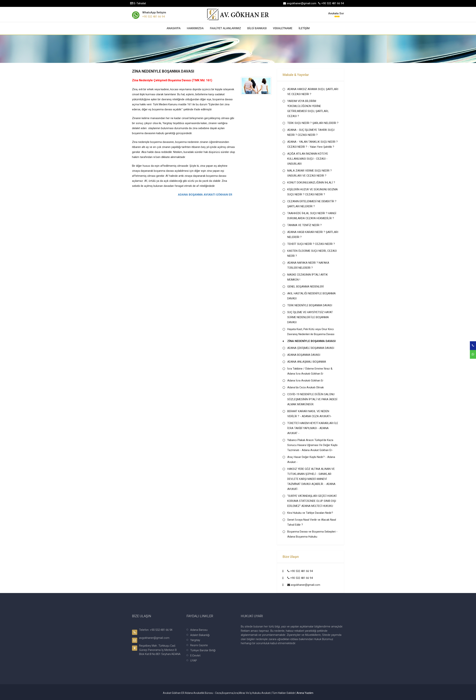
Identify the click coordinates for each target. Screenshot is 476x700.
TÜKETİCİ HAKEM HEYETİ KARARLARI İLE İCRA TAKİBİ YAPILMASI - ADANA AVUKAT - (312, 428)
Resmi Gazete (199, 645)
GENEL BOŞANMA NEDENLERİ (305, 286)
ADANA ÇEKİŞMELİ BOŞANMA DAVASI (310, 348)
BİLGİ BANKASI (257, 28)
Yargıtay (195, 640)
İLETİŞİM (304, 28)
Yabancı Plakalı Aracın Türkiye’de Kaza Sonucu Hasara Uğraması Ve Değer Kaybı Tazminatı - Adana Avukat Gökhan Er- (312, 445)
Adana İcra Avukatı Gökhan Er (305, 380)
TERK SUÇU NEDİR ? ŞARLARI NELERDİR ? (312, 123)
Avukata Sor (336, 13)
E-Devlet (195, 655)
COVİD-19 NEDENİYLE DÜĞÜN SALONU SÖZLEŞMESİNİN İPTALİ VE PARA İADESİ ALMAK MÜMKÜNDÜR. (312, 399)
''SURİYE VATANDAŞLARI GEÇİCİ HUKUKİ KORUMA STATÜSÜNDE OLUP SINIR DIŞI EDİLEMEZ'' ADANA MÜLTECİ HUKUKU (312, 501)
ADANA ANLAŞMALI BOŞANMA (306, 361)
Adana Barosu (199, 630)
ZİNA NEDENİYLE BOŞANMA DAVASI (311, 341)
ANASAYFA (174, 28)
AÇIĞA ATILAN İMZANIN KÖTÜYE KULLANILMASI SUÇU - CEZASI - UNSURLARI (307, 158)
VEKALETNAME (282, 28)
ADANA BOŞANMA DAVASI (303, 355)
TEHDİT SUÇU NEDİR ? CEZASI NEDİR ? (311, 244)
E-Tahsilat (139, 3)
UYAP (193, 660)
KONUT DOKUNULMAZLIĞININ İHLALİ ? (311, 182)
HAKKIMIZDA (195, 28)
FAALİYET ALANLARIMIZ (225, 28)
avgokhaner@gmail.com (305, 584)
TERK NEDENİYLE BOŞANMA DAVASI (309, 305)
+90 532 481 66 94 (153, 16)
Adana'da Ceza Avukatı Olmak (305, 387)
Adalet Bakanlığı (200, 635)
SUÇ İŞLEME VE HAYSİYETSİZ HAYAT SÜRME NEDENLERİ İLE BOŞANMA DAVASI (310, 317)
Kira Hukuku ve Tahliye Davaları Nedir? (310, 512)
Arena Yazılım (305, 692)
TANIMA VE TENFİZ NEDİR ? (304, 225)
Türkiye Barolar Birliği (203, 650)
